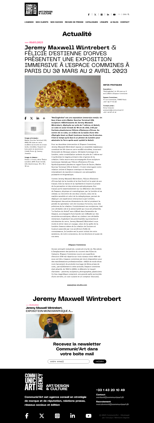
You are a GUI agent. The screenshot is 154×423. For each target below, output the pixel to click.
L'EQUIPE (104, 22)
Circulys (109, 418)
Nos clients (42, 22)
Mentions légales (122, 418)
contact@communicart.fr (110, 397)
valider (100, 362)
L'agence (29, 22)
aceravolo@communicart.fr (113, 110)
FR (119, 14)
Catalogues (91, 22)
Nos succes (56, 22)
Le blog (114, 22)
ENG (125, 14)
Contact (124, 22)
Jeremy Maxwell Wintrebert (77, 299)
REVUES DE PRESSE (74, 22)
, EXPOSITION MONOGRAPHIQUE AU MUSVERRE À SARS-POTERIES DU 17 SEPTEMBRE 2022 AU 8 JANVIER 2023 (49, 310)
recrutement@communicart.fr (112, 404)
